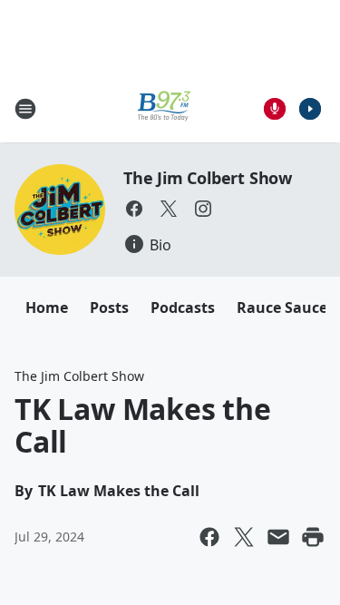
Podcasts (183, 307)
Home (46, 307)
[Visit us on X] (169, 209)
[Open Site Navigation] (25, 109)
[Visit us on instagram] (203, 209)
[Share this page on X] (244, 537)
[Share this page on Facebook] (209, 537)
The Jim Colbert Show (207, 178)
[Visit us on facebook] (134, 209)
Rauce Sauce (282, 307)
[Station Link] (164, 108)
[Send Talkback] (275, 109)
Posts (109, 307)
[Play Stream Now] (310, 109)
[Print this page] (312, 537)
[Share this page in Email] (278, 537)
